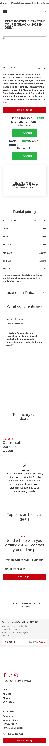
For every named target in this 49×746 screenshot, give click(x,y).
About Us (7, 694)
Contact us (8, 716)
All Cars (6, 698)
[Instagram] (16, 675)
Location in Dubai (20, 292)
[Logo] (24, 11)
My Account (8, 702)
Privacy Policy (10, 724)
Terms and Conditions (14, 728)
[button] (24, 293)
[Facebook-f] (5, 675)
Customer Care (10, 720)
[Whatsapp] (10, 675)
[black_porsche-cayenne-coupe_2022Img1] (24, 50)
